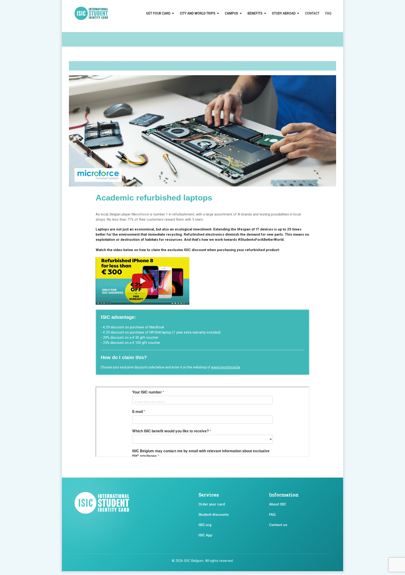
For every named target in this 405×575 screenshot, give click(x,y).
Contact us (278, 525)
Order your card (212, 504)
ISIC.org (205, 525)
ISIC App (205, 535)
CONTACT (312, 13)
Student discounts (214, 514)
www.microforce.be (225, 367)
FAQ (328, 13)
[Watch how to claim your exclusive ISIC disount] (142, 281)
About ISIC (277, 504)
